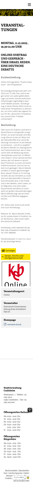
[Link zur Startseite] (14, 4)
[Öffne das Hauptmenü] (29, 4)
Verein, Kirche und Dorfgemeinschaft (14, 256)
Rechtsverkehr (11, 471)
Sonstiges (10, 250)
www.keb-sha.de (14, 324)
